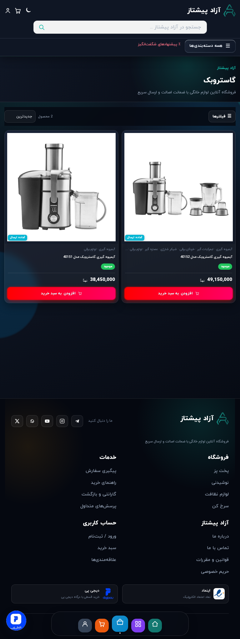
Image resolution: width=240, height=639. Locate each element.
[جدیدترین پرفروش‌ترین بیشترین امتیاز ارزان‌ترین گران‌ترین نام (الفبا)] (20, 116)
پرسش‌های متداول (98, 506)
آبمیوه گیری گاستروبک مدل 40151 (89, 256)
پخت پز (221, 471)
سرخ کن (220, 506)
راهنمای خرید (103, 482)
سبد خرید (107, 548)
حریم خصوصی (215, 571)
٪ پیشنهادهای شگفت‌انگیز (159, 44)
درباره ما (220, 536)
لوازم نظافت (217, 494)
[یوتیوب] (47, 421)
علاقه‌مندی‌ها (103, 560)
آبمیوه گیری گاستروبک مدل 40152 (206, 256)
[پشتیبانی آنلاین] (16, 619)
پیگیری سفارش (101, 471)
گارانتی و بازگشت (99, 494)
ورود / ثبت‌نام (102, 536)
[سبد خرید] (102, 625)
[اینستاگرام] (62, 421)
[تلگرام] (77, 421)
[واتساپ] (32, 421)
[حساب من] (85, 625)
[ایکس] (17, 421)
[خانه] (155, 625)
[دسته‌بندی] (138, 625)
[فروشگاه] (120, 624)
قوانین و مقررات (212, 560)
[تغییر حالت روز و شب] (27, 10)
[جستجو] (41, 27)
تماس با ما (218, 548)
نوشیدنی (220, 482)
